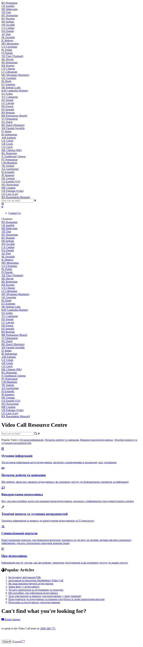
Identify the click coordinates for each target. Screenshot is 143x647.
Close (6, 641)
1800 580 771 (47, 628)
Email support (12, 619)
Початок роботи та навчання (62, 439)
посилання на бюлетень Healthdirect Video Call (35, 580)
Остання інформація (31, 439)
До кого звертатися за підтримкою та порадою (35, 589)
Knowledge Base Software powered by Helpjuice (71, 638)
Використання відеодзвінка (97, 439)
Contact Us (14, 213)
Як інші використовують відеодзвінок (30, 583)
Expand (17, 641)
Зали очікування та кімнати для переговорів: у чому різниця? (44, 596)
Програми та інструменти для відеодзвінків (34, 602)
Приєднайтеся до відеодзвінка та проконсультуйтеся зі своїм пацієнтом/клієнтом (56, 599)
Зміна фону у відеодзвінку (24, 586)
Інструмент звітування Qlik (24, 577)
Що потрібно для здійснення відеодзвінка (33, 592)
